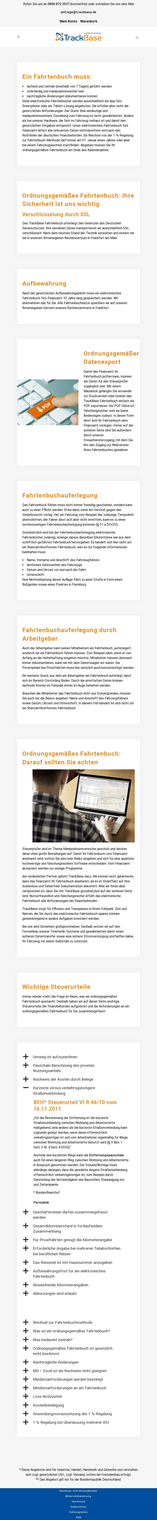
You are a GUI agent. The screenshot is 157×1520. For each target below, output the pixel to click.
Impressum (78, 1501)
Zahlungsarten (78, 1512)
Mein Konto (68, 21)
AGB (78, 1517)
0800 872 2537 (59, 4)
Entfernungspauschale (106, 1155)
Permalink (41, 1202)
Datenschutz (78, 1507)
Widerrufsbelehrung (78, 1496)
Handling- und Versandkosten (78, 1491)
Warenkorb (88, 21)
